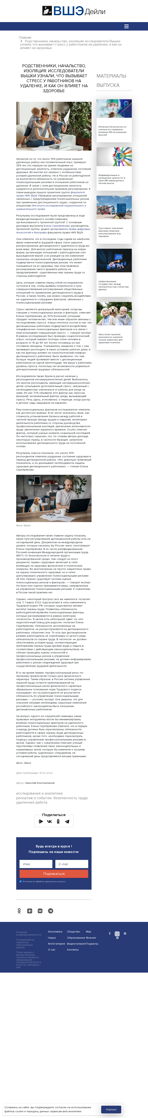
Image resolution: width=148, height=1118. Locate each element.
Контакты (73, 949)
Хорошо (111, 1109)
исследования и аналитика (39, 793)
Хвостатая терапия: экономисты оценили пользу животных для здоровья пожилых (110, 338)
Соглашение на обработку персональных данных (25, 944)
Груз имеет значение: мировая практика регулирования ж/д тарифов (111, 232)
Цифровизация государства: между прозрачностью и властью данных (113, 285)
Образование (75, 937)
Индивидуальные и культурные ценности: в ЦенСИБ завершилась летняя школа (111, 179)
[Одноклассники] (58, 821)
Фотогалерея (56, 943)
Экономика (55, 931)
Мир (88, 931)
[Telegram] (67, 821)
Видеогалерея (75, 943)
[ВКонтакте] (49, 821)
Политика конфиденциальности (28, 933)
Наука (52, 937)
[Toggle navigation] (126, 26)
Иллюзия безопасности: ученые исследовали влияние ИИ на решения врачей (112, 130)
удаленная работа (31, 802)
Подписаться (54, 874)
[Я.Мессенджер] (41, 821)
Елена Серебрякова (57, 225)
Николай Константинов (40, 783)
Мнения (91, 937)
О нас (51, 949)
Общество (73, 931)
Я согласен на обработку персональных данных (44, 882)
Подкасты (92, 943)
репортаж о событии (34, 798)
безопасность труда (70, 798)
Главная (25, 38)
